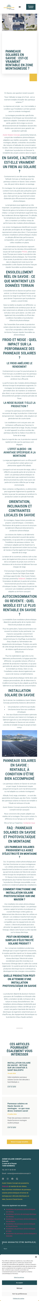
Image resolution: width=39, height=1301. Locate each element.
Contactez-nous (29, 823)
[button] (36, 1257)
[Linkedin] (3, 1179)
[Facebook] (12, 1179)
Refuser (19, 1288)
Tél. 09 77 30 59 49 (9, 1170)
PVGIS (24, 252)
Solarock (21, 579)
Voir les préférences (19, 1294)
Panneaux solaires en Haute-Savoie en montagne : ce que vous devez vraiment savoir (19, 1107)
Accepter (19, 1283)
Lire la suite (12, 1087)
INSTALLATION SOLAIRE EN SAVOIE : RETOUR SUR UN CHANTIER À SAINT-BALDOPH (19, 1066)
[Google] (17, 1179)
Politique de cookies (18, 1298)
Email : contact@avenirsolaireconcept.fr (16, 1173)
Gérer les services (19, 1277)
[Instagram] (8, 1179)
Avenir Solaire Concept (11, 135)
